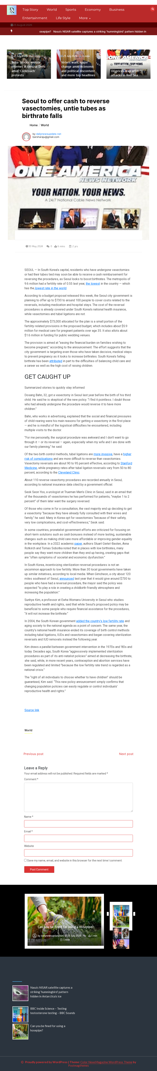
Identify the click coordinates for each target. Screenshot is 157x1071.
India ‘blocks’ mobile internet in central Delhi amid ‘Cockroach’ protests (28, 68)
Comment (31, 779)
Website (29, 846)
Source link (32, 710)
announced (67, 578)
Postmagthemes (78, 1065)
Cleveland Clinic (68, 472)
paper (78, 543)
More (83, 18)
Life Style (63, 18)
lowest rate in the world (50, 288)
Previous (107, 914)
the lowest (93, 283)
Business (116, 9)
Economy (93, 9)
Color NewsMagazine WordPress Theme (106, 1062)
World (52, 9)
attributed (55, 361)
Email (28, 831)
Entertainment (34, 18)
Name (28, 816)
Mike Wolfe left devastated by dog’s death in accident (65, 924)
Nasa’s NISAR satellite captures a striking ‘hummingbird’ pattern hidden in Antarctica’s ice (87, 31)
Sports (70, 9)
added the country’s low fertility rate (100, 621)
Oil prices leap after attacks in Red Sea (125, 73)
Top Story (30, 9)
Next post (126, 754)
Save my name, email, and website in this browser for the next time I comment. (74, 860)
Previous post (33, 754)
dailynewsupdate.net (48, 133)
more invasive (103, 454)
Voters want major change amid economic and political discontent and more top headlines (78, 68)
